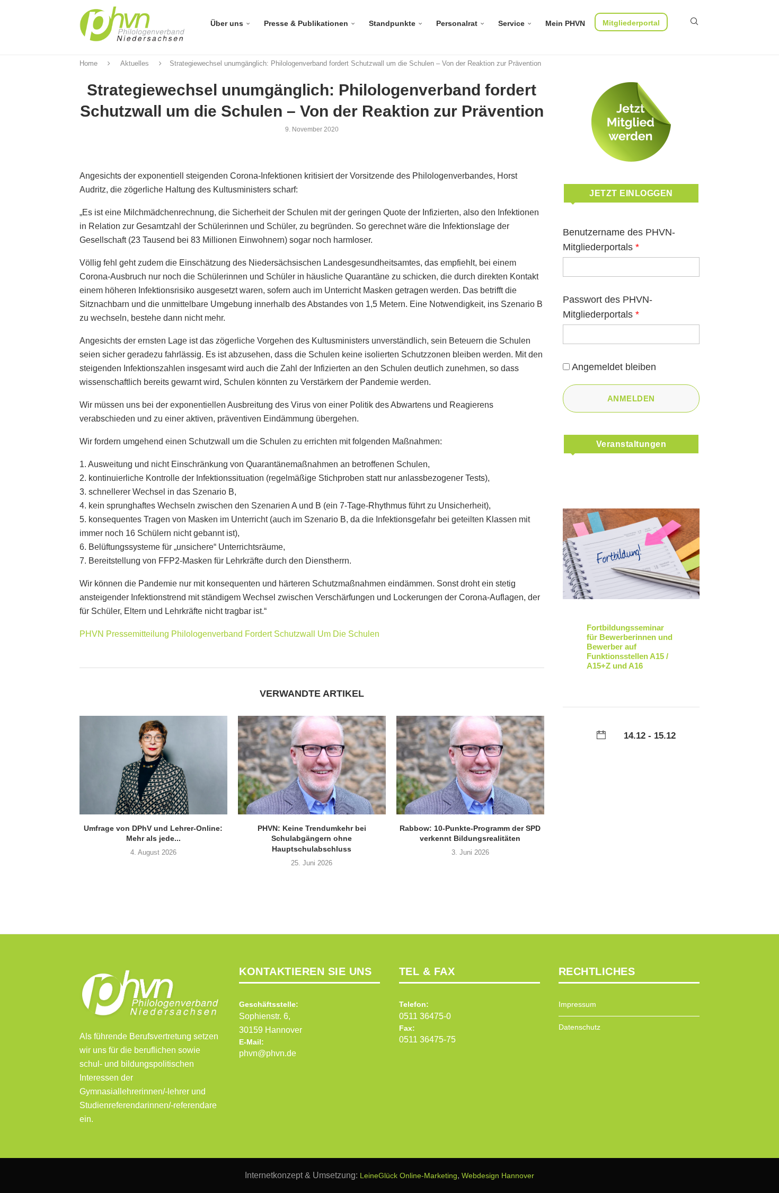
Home (88, 63)
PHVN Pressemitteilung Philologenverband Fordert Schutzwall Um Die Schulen (229, 633)
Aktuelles (134, 63)
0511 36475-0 (425, 1016)
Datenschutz (579, 1027)
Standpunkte (392, 23)
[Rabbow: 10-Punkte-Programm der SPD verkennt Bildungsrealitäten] (470, 765)
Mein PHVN (565, 23)
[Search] (694, 21)
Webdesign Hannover (498, 1175)
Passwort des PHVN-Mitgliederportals (607, 307)
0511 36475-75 (427, 1039)
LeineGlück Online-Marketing (408, 1175)
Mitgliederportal (631, 23)
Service (511, 23)
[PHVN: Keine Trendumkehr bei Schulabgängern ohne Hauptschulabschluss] (312, 765)
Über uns (226, 23)
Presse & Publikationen (306, 23)
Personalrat (456, 23)
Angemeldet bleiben (614, 367)
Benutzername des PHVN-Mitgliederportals (619, 239)
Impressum (577, 1004)
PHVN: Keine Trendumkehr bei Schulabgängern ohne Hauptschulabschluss (312, 838)
